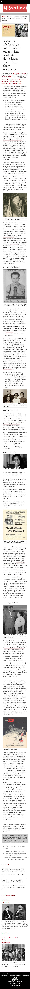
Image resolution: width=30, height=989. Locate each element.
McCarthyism (12, 83)
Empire (5, 79)
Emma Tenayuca (14, 244)
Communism (5, 83)
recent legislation (15, 134)
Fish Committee (15, 328)
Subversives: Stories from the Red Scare (14, 648)
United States (5, 81)
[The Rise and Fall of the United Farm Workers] (13, 952)
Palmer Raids (13, 326)
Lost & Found (6, 933)
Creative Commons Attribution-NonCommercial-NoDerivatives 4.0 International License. (15, 975)
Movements (15, 79)
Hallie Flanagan (7, 247)
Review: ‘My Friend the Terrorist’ (10, 874)
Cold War (19, 81)
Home (4, 16)
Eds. (8, 864)
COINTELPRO (9, 332)
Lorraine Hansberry (17, 574)
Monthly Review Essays (9, 895)
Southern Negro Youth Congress (15, 422)
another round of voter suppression (12, 140)
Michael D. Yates (6, 942)
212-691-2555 (16, 987)
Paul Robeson (21, 427)
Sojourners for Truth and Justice (11, 424)
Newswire (13, 81)
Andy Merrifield (5, 902)
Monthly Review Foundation (15, 981)
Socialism (21, 79)
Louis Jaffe (15, 565)
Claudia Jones (21, 556)
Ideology (9, 79)
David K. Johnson (7, 369)
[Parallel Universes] (14, 912)
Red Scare (19, 83)
